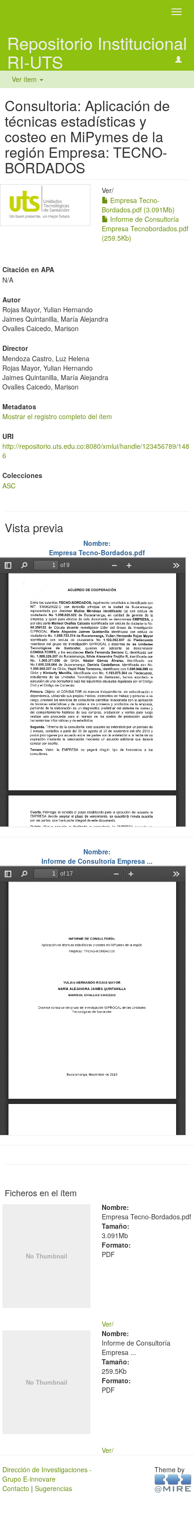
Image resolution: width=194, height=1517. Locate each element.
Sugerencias (53, 1488)
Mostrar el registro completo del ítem (57, 416)
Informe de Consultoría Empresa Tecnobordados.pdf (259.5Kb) (145, 228)
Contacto (15, 1488)
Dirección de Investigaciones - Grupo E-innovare (47, 1474)
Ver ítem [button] (25, 79)
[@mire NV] (173, 1482)
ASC (9, 485)
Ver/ (107, 1324)
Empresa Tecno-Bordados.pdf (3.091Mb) (138, 204)
